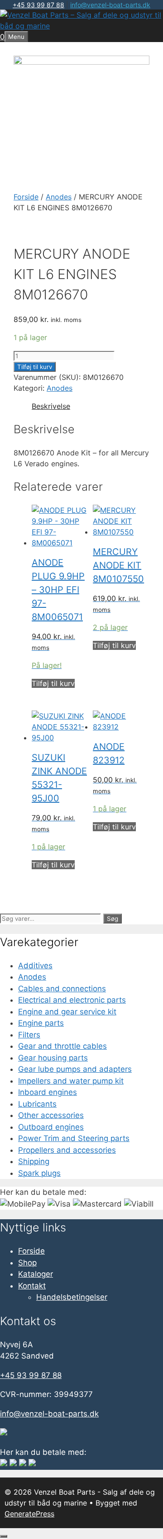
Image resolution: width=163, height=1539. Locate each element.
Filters (29, 1034)
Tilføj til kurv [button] (53, 683)
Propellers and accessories (67, 1150)
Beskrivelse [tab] (51, 406)
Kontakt (32, 1285)
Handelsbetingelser (71, 1297)
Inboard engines (47, 1092)
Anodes (59, 196)
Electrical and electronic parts (72, 999)
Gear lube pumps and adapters (75, 1069)
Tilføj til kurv (34, 366)
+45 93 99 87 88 (31, 1375)
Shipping (33, 1161)
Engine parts (41, 1023)
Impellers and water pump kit (71, 1080)
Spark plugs (39, 1173)
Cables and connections (62, 988)
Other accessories (51, 1115)
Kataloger (35, 1274)
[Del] (113, 10)
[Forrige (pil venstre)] (16, 769)
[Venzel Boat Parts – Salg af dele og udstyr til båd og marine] (81, 25)
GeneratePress (29, 1513)
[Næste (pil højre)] (147, 769)
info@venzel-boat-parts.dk (49, 1413)
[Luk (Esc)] (133, 10)
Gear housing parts (53, 1057)
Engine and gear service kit (67, 1011)
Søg (112, 918)
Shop (27, 1262)
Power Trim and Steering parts (73, 1138)
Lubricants (37, 1103)
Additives (35, 965)
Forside (26, 196)
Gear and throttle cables (62, 1046)
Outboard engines (51, 1127)
